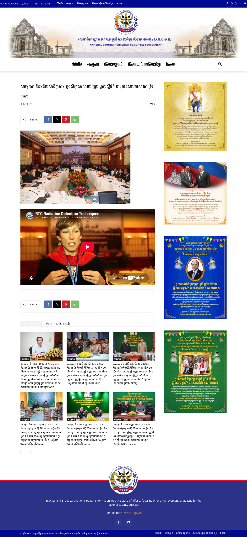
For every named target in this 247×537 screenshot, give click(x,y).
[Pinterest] (66, 119)
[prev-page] (22, 451)
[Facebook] (227, 4)
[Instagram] (231, 4)
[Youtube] (245, 4)
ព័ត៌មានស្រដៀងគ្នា (31, 323)
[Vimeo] (240, 4)
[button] (220, 64)
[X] (236, 4)
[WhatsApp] (75, 119)
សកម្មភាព (25, 359)
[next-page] (29, 451)
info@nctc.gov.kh (131, 513)
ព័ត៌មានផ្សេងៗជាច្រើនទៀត (58, 323)
